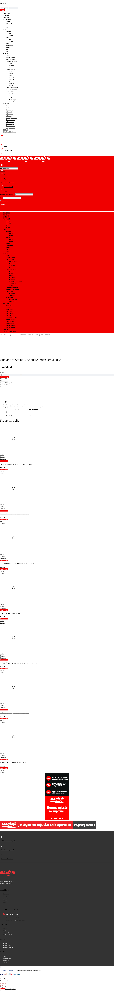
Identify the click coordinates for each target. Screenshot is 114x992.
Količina (2, 372)
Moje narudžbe (6, 945)
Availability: (3, 356)
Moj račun (5, 943)
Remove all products (10, 989)
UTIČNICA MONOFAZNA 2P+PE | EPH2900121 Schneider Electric (17, 563)
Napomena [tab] (7, 401)
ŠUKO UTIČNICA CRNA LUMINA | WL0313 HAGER (14, 514)
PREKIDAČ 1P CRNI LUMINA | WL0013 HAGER (13, 762)
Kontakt (5, 930)
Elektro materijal (7, 335)
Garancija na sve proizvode (7, 850)
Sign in (5, 146)
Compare (2, 989)
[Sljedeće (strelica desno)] (2, 985)
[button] (4, 461)
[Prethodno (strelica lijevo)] (0, 985)
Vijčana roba (6, 960)
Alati (4, 956)
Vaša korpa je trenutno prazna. (7, 182)
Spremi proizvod (8, 150)
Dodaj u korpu (5, 377)
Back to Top (3, 978)
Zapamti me (5, 201)
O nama (5, 928)
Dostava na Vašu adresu (7, 859)
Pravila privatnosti (7, 934)
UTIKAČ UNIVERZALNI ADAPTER (10, 613)
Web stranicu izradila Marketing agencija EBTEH (29, 970)
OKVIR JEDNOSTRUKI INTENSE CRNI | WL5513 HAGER (16, 464)
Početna (1, 335)
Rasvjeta (5, 962)
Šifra (1, 197)
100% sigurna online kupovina (8, 841)
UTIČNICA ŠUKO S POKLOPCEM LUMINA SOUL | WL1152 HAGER (19, 663)
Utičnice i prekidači (16, 335)
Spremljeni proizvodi (8, 947)
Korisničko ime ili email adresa (7, 194)
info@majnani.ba (33, 409)
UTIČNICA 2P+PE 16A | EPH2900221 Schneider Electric (14, 713)
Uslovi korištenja (7, 932)
